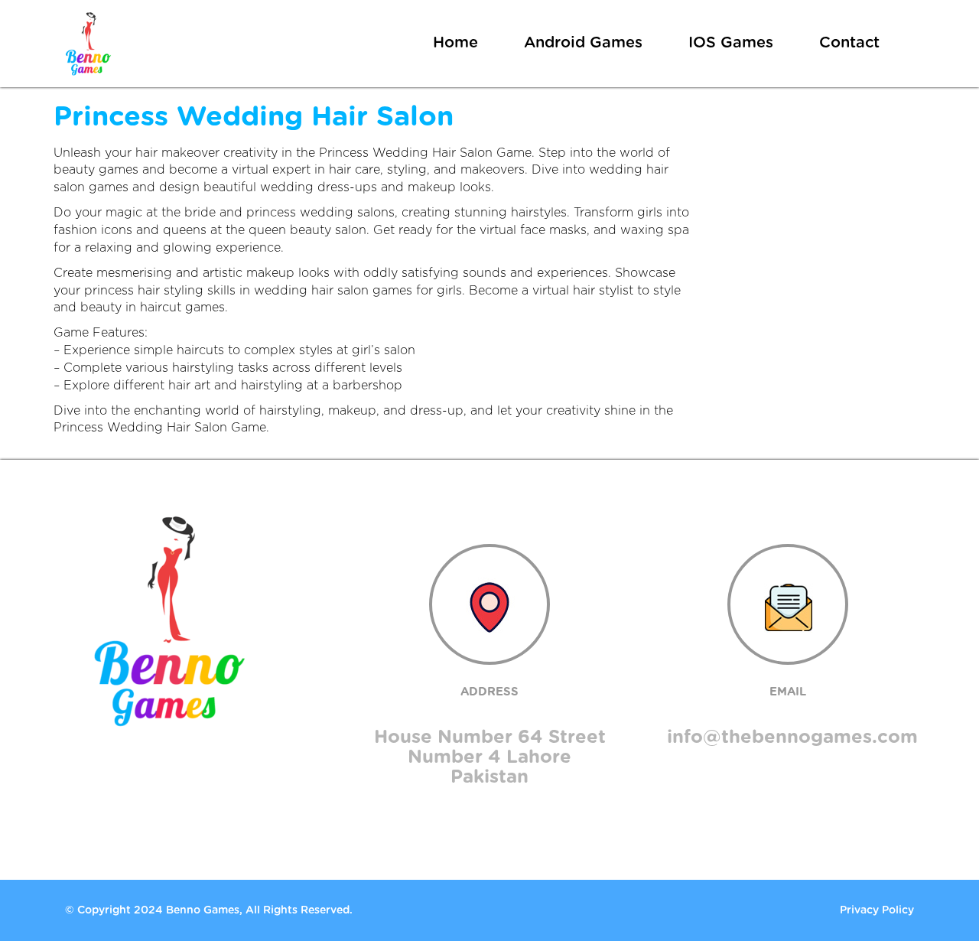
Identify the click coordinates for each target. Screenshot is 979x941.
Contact (849, 42)
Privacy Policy (877, 910)
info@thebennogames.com (792, 737)
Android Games (583, 42)
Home (455, 42)
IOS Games (730, 42)
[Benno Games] (88, 43)
